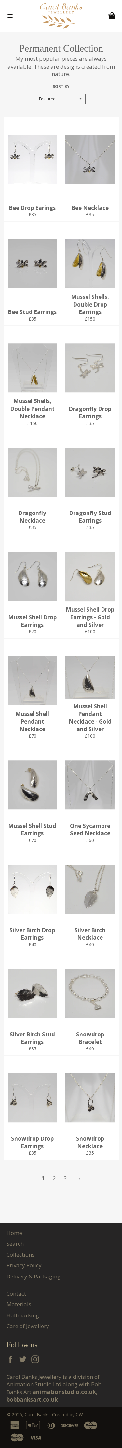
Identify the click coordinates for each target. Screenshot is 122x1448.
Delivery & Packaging (34, 1276)
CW (79, 1414)
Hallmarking (23, 1315)
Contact (16, 1293)
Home (14, 1233)
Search (15, 1243)
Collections (20, 1254)
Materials (19, 1304)
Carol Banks (37, 1414)
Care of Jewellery (28, 1326)
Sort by (61, 86)
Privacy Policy (24, 1265)
